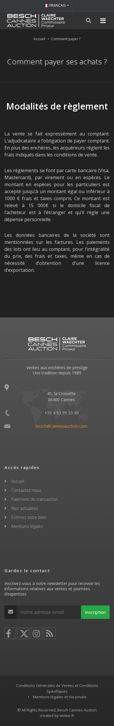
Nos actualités (24, 508)
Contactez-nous (26, 490)
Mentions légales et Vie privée (60, 696)
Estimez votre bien (28, 517)
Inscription (95, 612)
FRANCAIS (57, 5)
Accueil (39, 38)
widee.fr (67, 715)
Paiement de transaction (34, 499)
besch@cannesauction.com (61, 426)
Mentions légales (27, 526)
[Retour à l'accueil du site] (36, 20)
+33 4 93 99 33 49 (61, 412)
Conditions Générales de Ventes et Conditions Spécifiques (57, 688)
